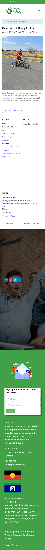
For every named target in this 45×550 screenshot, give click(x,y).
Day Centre (6, 140)
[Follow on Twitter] (15, 280)
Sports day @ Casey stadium (33, 223)
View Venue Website (9, 216)
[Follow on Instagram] (10, 280)
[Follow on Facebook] (6, 280)
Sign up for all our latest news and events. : (21, 391)
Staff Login (13, 2)
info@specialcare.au (17, 266)
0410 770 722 (13, 271)
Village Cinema (8, 223)
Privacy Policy (11, 545)
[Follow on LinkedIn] (19, 280)
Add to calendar (13, 110)
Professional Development (27, 2)
